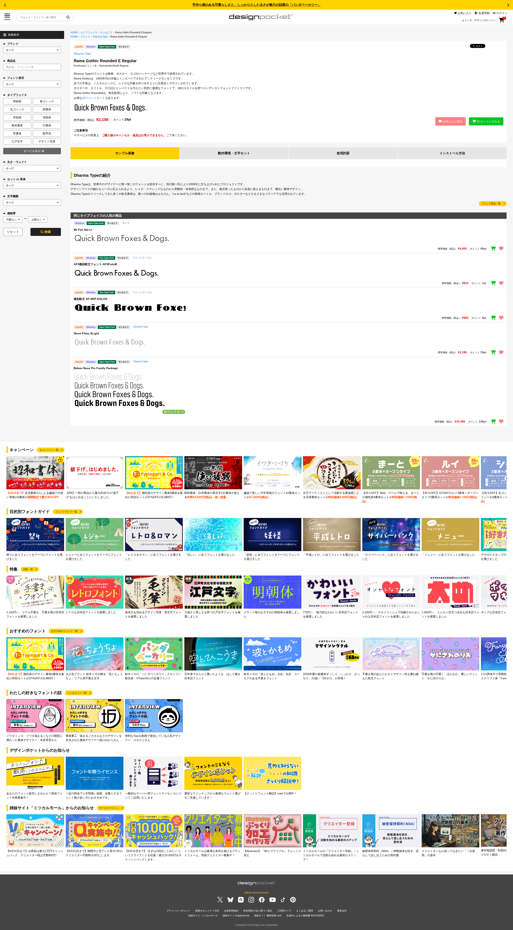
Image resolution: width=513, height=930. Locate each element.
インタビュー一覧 (77, 692)
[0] (501, 21)
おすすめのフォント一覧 (64, 631)
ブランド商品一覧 (491, 203)
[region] (288, 238)
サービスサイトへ (109, 808)
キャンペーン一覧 (49, 450)
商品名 (11, 60)
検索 (47, 232)
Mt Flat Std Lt (83, 229)
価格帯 (11, 213)
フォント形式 (15, 77)
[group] (35, 477)
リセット (12, 232)
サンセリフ (106, 32)
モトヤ (125, 223)
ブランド (12, 43)
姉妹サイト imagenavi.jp (236, 915)
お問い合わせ (325, 910)
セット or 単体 (16, 179)
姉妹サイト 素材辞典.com (268, 915)
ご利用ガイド (284, 910)
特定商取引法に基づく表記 (257, 910)
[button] (5, 5)
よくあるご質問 (304, 910)
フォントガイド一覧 (66, 511)
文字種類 (12, 196)
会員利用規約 (231, 910)
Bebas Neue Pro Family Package (96, 368)
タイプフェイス (89, 32)
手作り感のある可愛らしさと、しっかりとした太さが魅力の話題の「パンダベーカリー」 (256, 4)
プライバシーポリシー (178, 910)
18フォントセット (93, 97)
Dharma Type (100, 37)
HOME (74, 32)
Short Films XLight (86, 333)
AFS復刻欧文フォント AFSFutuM (95, 264)
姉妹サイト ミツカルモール (203, 915)
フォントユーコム (142, 257)
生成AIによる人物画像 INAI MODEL (305, 915)
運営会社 (342, 910)
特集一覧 (28, 569)
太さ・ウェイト (17, 161)
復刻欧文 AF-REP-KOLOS (90, 299)
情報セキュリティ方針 (207, 910)
